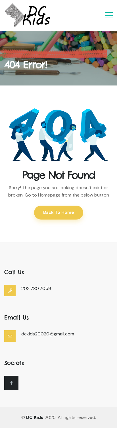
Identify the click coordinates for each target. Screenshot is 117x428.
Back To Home (58, 212)
